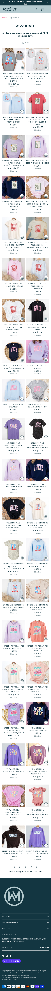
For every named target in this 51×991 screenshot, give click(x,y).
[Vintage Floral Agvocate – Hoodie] (37, 713)
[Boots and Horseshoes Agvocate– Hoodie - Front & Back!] (37, 59)
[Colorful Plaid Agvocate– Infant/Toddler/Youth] (37, 429)
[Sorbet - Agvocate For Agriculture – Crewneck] (37, 631)
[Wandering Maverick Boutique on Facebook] (3, 956)
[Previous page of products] (14, 867)
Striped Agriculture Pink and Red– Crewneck (37, 286)
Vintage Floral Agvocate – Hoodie (37, 729)
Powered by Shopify (9, 980)
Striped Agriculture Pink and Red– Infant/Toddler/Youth (37, 245)
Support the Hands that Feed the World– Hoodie (37, 162)
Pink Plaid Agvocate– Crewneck (13, 405)
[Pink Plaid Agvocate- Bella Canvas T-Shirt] (37, 390)
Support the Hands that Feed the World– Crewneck (13, 204)
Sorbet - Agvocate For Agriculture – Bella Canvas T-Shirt (38, 689)
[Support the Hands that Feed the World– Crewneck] (13, 187)
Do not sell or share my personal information (19, 977)
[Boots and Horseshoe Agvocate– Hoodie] (37, 549)
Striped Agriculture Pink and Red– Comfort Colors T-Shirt (13, 245)
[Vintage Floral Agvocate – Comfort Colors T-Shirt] (37, 754)
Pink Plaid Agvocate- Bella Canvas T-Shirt (37, 405)
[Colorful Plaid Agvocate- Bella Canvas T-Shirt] (13, 508)
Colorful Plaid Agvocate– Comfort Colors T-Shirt (13, 445)
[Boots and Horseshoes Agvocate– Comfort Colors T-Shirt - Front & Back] (13, 59)
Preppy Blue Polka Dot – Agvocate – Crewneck (37, 852)
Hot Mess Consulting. (21, 975)
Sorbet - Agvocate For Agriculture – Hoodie (13, 647)
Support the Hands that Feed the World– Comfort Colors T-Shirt (37, 120)
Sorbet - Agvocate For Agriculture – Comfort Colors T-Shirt (13, 689)
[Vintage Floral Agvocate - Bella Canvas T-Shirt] (13, 796)
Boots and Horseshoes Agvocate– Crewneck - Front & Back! (13, 119)
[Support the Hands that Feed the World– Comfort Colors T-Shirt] (37, 103)
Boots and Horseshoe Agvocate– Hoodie (37, 565)
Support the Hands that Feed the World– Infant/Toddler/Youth (13, 163)
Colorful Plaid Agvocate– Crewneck (37, 485)
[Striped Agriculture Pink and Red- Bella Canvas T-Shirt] (13, 310)
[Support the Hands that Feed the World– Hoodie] (37, 146)
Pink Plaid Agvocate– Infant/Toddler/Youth (13, 367)
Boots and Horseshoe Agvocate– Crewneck (13, 606)
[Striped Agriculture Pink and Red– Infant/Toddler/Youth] (37, 228)
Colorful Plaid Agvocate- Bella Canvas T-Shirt (13, 525)
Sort (27, 42)
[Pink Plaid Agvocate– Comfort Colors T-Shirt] (37, 310)
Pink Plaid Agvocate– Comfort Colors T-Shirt (38, 327)
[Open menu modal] (47, 9)
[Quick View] (22, 68)
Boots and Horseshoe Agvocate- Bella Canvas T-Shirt (37, 607)
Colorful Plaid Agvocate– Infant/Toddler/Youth (37, 445)
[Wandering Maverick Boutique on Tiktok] (11, 956)
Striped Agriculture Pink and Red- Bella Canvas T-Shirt (13, 327)
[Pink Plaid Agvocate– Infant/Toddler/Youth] (13, 351)
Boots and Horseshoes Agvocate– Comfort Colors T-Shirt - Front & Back (13, 77)
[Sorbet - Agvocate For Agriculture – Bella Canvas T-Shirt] (37, 672)
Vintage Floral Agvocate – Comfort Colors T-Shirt (37, 771)
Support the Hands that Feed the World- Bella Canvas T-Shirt (37, 204)
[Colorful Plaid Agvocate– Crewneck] (37, 470)
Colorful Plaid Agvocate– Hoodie (13, 485)
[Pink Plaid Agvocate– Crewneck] (13, 390)
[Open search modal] (37, 9)
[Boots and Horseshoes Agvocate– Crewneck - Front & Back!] (13, 103)
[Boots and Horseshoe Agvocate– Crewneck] (13, 590)
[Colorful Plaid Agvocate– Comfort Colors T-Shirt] (13, 429)
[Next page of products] (36, 867)
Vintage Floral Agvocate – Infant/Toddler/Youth (37, 812)
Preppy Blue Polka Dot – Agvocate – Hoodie (13, 852)
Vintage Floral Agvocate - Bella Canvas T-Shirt (13, 812)
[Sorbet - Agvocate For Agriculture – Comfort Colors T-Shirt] (13, 672)
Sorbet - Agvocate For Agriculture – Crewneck (38, 648)
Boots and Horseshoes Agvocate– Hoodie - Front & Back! (37, 76)
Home (4, 17)
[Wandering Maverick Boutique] (10, 9)
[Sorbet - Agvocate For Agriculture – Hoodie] (13, 631)
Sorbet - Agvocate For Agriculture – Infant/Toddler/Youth (13, 730)
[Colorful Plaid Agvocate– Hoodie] (13, 470)
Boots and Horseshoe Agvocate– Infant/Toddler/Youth (13, 566)
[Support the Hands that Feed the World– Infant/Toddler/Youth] (13, 146)
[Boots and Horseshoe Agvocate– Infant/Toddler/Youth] (13, 549)
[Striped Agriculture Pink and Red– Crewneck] (37, 269)
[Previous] (3, 2)
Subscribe (44, 947)
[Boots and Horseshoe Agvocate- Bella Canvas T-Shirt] (37, 590)
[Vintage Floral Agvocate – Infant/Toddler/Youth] (37, 796)
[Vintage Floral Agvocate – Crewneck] (13, 754)
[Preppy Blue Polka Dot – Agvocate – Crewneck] (37, 836)
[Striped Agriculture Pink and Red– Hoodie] (13, 269)
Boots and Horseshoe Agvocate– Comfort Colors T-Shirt (37, 525)
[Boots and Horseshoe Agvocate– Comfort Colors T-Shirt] (37, 508)
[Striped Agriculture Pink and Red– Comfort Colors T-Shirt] (13, 228)
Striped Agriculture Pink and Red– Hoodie (13, 285)
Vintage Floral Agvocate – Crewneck (13, 770)
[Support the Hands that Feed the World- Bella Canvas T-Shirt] (37, 187)
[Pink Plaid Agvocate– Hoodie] (37, 351)
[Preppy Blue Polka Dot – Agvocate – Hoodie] (13, 836)
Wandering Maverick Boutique (27, 971)
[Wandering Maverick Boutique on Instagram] (7, 956)
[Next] (47, 2)
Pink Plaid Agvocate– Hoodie (38, 367)
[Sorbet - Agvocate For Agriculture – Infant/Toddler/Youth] (13, 713)
